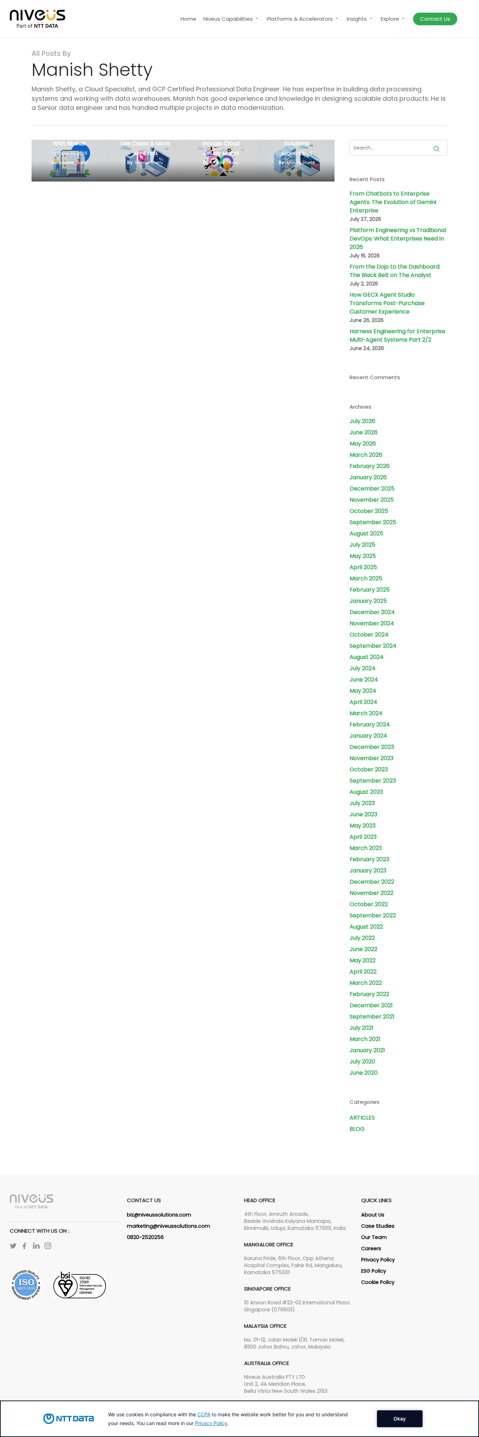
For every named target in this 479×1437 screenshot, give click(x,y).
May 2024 (363, 691)
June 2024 (364, 679)
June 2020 (364, 1073)
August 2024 (367, 657)
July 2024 (363, 668)
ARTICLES (362, 1118)
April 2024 (363, 702)
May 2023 (363, 826)
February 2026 (370, 466)
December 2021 (371, 1005)
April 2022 (363, 972)
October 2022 (369, 904)
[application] (239, 1418)
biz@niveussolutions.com (159, 1214)
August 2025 (366, 533)
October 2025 (369, 511)
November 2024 (372, 623)
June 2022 (363, 949)
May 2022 (363, 960)
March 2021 (365, 1039)
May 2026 (363, 444)
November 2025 (372, 500)
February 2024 (370, 724)
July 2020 (362, 1061)
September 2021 (372, 1017)
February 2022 (369, 994)
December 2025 (372, 489)
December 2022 (372, 882)
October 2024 (369, 635)
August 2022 (366, 927)
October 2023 (369, 769)
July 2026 (362, 421)
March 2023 (366, 848)
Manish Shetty (73, 162)
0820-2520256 (145, 1237)
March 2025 (366, 578)
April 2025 (363, 567)
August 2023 (366, 792)
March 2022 (366, 983)
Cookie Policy (377, 1282)
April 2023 (363, 837)
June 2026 (364, 432)
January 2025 (368, 601)
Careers (371, 1248)
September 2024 (373, 646)
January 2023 (368, 870)
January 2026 (368, 477)
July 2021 (361, 1028)
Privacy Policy (378, 1259)
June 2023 (363, 814)
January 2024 (368, 736)
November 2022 (371, 893)
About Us (372, 1214)
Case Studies (377, 1226)
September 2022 (373, 915)
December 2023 (372, 747)
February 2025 (370, 590)
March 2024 (366, 713)
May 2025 (363, 556)
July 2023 (362, 803)
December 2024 (372, 612)
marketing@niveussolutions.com (168, 1226)
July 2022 (362, 938)
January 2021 (367, 1050)
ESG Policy (373, 1270)
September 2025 (373, 522)
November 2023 (371, 758)
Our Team (374, 1237)
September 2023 (373, 781)
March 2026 (366, 455)
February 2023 (369, 859)
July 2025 (362, 545)
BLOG (357, 1129)
